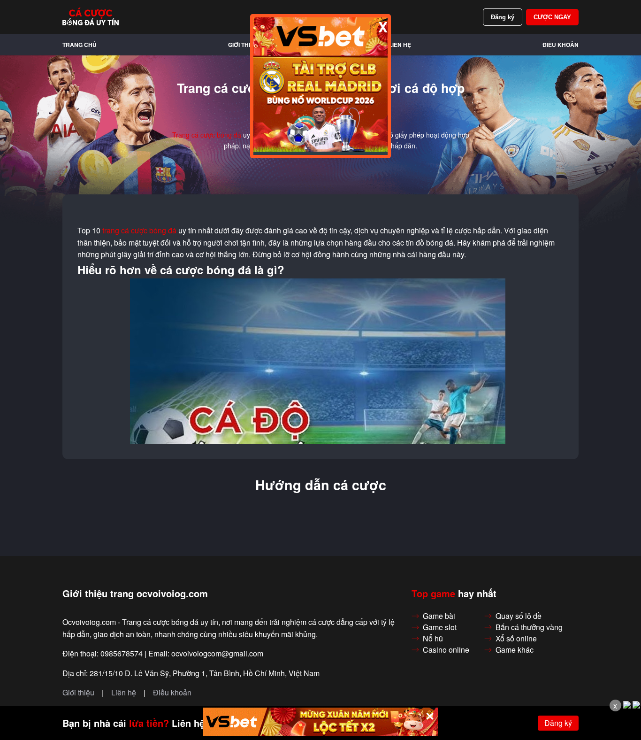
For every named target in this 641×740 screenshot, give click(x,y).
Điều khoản (560, 44)
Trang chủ (79, 44)
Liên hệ (400, 44)
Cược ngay (552, 17)
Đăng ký (502, 17)
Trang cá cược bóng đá (206, 134)
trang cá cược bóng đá (139, 230)
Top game (433, 593)
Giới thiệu (243, 44)
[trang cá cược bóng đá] (90, 17)
